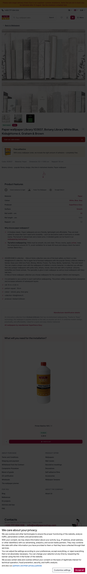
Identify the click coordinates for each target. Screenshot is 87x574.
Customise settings (62, 570)
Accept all (79, 570)
